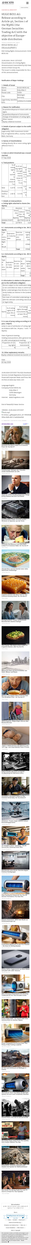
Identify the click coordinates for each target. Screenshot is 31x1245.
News (9, 1220)
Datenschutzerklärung (15, 1222)
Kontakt (15, 1220)
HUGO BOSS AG (5, 10)
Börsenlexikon (15, 1204)
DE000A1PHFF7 (13, 10)
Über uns (23, 1225)
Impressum (22, 1220)
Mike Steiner (20, 1227)
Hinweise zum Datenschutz (11, 1225)
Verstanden (4, 1242)
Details (22, 1240)
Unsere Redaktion (10, 1227)
